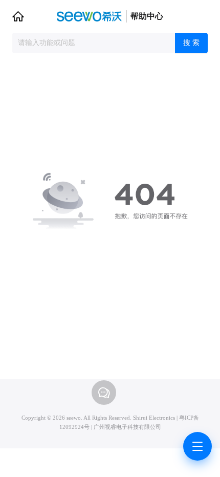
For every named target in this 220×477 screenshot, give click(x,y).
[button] (18, 16)
